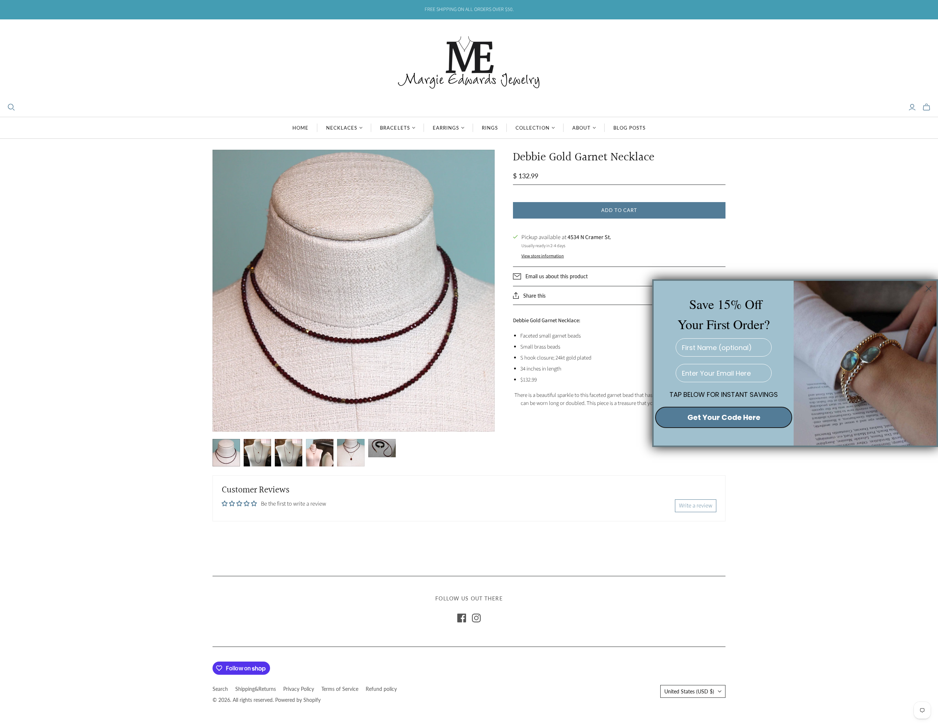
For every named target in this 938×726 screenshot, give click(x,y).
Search (220, 689)
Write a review (695, 506)
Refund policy (381, 689)
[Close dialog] (928, 288)
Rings (490, 128)
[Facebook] (461, 618)
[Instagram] (476, 618)
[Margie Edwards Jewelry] (469, 61)
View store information (542, 256)
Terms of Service (339, 689)
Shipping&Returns (255, 689)
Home (300, 128)
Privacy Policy (298, 689)
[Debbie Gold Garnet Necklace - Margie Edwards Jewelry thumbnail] (226, 452)
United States (689, 691)
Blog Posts (629, 128)
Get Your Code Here (723, 417)
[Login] (912, 107)
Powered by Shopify (298, 700)
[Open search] (11, 107)
